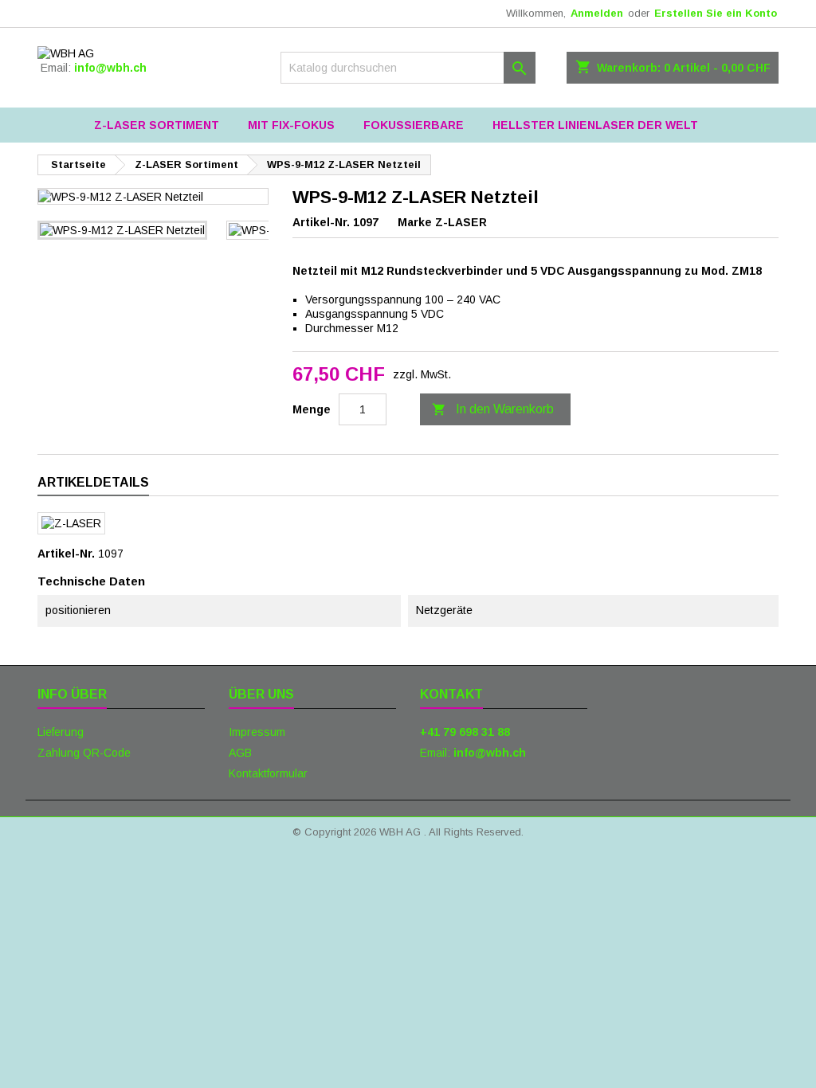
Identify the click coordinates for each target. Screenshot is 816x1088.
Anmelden (597, 13)
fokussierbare (413, 125)
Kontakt (451, 694)
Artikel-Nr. (321, 222)
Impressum (257, 732)
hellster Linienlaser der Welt (595, 125)
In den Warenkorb (493, 409)
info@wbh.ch (110, 67)
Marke (415, 222)
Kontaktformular (268, 773)
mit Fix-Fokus (291, 125)
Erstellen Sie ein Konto (715, 13)
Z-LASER (461, 222)
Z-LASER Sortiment (156, 125)
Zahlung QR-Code (84, 752)
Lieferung (60, 732)
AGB (240, 752)
